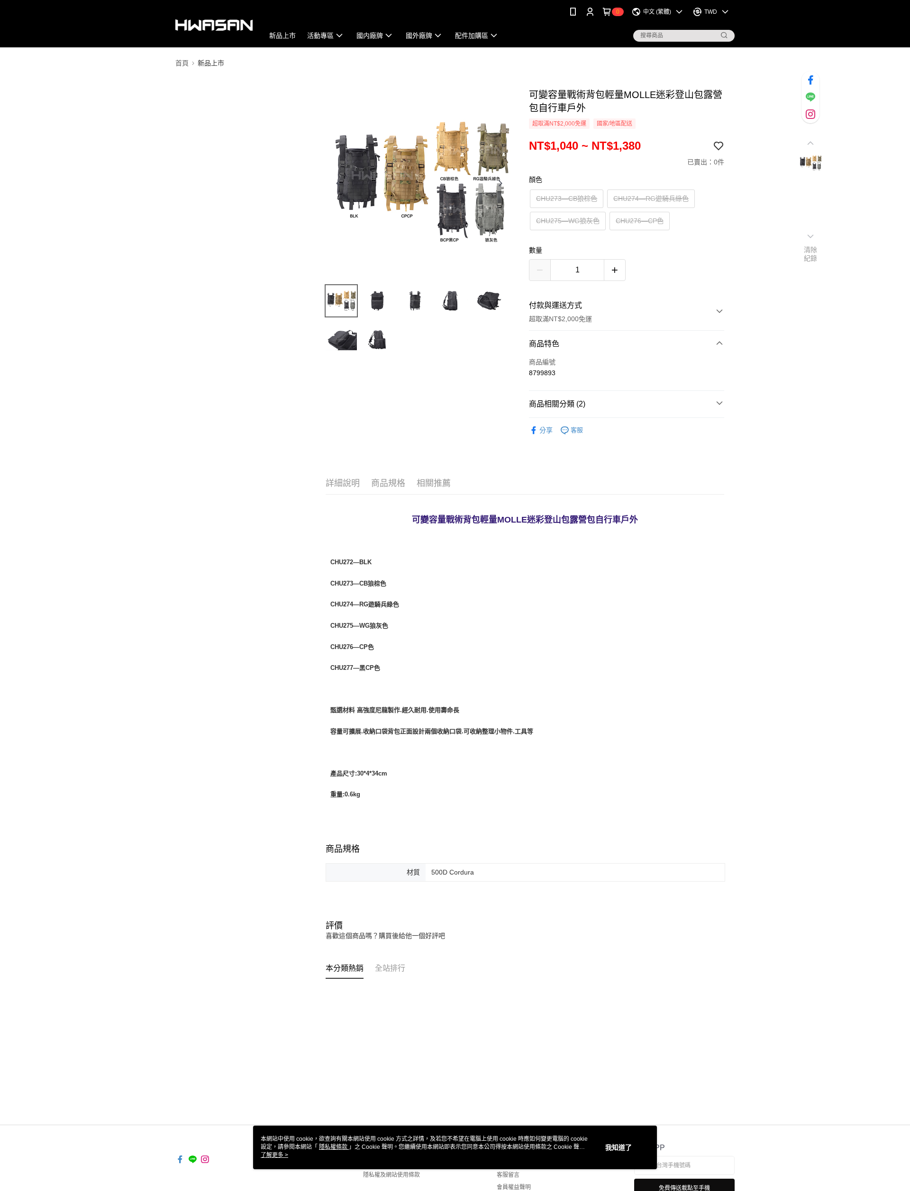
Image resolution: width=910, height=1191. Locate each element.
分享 (546, 430)
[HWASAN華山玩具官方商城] (214, 24)
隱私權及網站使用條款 (391, 1175)
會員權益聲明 (514, 1187)
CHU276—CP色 (640, 221)
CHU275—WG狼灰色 (568, 221)
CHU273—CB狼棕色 (566, 198)
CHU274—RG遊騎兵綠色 (651, 198)
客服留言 (508, 1175)
